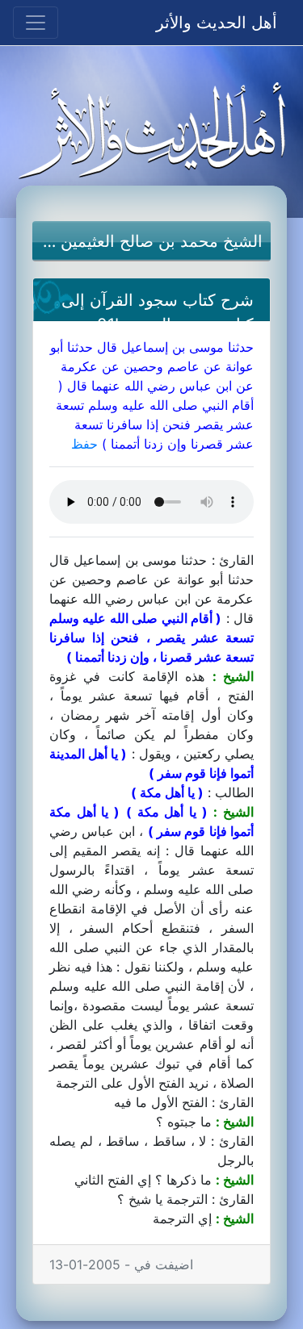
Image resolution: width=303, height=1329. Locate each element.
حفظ (84, 444)
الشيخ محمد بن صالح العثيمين (162, 241)
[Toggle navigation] (35, 22)
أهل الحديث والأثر (216, 22)
